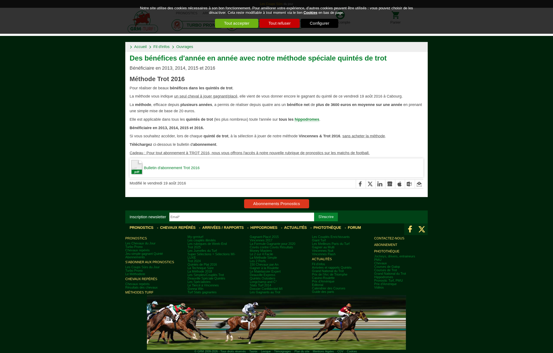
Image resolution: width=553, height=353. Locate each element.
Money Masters (261, 250)
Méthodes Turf (139, 292)
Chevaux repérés (177, 228)
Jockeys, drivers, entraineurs (394, 256)
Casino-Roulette (323, 278)
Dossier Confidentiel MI (266, 288)
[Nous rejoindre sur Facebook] (410, 229)
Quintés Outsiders (262, 278)
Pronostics (141, 228)
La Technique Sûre (201, 268)
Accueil (140, 47)
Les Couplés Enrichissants (331, 237)
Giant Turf (319, 240)
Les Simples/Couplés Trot (206, 275)
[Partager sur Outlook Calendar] (410, 184)
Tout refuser (280, 23)
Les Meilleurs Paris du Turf (331, 243)
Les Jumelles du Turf (202, 250)
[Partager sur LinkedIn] (380, 184)
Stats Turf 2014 (260, 285)
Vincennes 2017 (261, 240)
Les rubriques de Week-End (207, 243)
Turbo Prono (134, 247)
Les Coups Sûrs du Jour (142, 267)
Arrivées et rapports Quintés (332, 267)
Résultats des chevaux (141, 287)
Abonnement (385, 245)
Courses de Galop (387, 266)
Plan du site (301, 351)
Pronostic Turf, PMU (388, 280)
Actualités (295, 228)
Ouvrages (184, 47)
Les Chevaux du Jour (140, 243)
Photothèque (327, 228)
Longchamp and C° (263, 282)
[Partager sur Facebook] (360, 184)
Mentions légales (323, 351)
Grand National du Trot (328, 271)
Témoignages (282, 351)
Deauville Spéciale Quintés (206, 278)
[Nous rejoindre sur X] (422, 229)
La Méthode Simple (263, 257)
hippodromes (307, 119)
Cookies (310, 12)
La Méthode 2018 (200, 271)
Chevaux (380, 263)
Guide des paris (323, 292)
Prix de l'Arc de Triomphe (329, 274)
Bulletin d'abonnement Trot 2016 (172, 168)
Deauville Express (262, 275)
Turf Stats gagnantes (202, 292)
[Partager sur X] (370, 184)
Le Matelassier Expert (265, 271)
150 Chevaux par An (264, 264)
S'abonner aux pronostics (149, 262)
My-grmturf (195, 237)
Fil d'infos (161, 47)
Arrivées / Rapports (223, 228)
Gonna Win (195, 288)
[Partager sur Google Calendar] (390, 184)
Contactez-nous (389, 238)
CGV (340, 351)
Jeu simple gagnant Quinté (144, 253)
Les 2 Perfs (258, 261)
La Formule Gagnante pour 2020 (272, 243)
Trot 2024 (194, 261)
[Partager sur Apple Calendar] (400, 184)
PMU (377, 260)
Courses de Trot (385, 270)
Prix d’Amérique (385, 284)
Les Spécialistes (199, 282)
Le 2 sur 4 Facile (261, 254)
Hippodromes (263, 228)
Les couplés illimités (202, 240)
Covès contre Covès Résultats (271, 247)
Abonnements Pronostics (276, 203)
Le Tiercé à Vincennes (203, 285)
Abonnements (135, 257)
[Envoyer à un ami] (419, 184)
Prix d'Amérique (323, 281)
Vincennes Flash (323, 254)
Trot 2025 (194, 247)
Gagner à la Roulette (264, 268)
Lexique (266, 351)
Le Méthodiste (135, 274)
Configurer (319, 23)
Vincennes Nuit (322, 250)
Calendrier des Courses (328, 288)
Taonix (253, 351)
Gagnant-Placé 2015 (264, 237)
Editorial (317, 285)
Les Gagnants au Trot (265, 292)
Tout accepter (236, 23)
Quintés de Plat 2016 (202, 264)
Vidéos (379, 287)
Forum (354, 228)
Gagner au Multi (323, 247)
